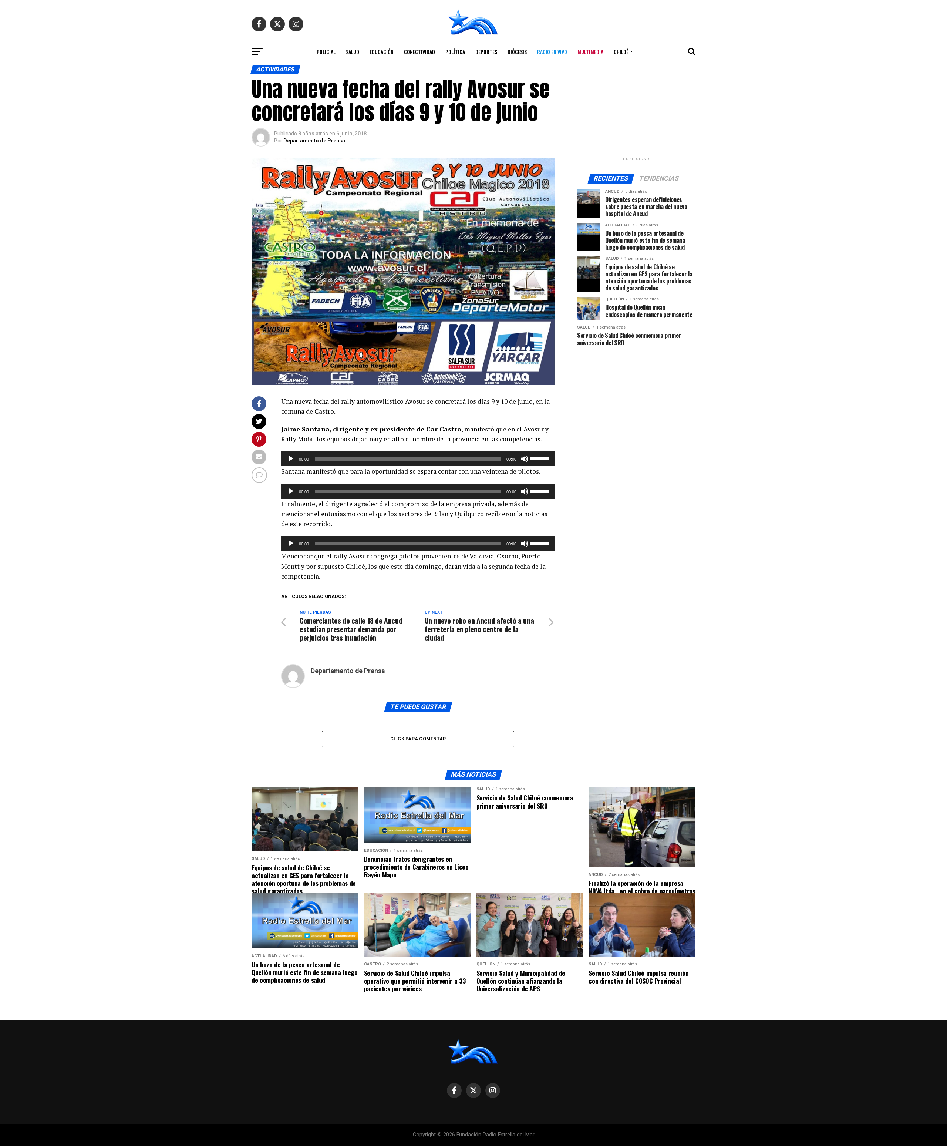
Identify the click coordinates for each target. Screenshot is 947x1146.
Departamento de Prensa (314, 141)
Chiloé (621, 52)
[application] (418, 458)
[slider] (540, 458)
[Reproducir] (290, 459)
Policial (326, 52)
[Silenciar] (524, 459)
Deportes (486, 52)
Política (455, 52)
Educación (382, 52)
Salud (352, 52)
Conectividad (419, 52)
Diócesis (517, 52)
